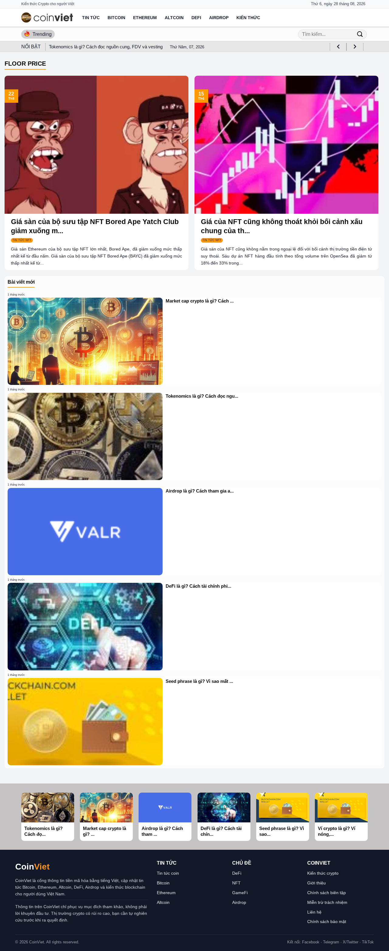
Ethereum (145, 17)
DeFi (196, 17)
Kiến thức (248, 17)
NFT (236, 882)
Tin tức (91, 17)
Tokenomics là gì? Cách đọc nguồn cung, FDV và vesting (106, 46)
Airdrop (219, 17)
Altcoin (174, 17)
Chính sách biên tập (326, 892)
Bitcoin (116, 17)
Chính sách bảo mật (326, 921)
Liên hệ (314, 912)
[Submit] (360, 34)
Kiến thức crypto (323, 873)
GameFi (240, 892)
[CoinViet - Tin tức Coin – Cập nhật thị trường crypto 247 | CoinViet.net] (47, 17)
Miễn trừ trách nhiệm (327, 902)
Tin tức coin (168, 873)
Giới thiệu (316, 882)
